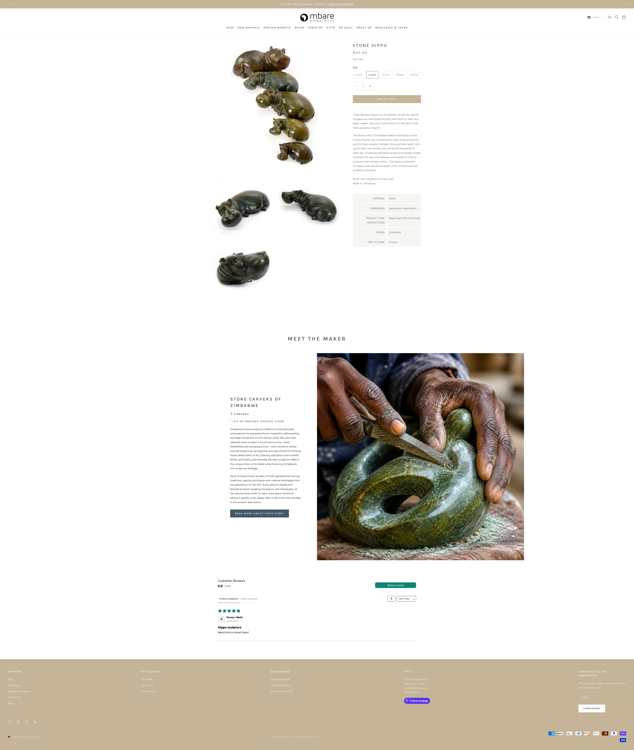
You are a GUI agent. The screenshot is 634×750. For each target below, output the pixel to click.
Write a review (395, 585)
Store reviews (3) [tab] (249, 598)
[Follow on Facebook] (9, 722)
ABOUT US (364, 27)
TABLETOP (315, 27)
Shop (11, 679)
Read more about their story (259, 513)
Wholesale (14, 685)
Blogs (11, 703)
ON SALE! (346, 27)
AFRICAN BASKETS (277, 27)
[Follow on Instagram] (18, 722)
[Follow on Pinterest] (26, 722)
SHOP (230, 27)
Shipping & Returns (19, 691)
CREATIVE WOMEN (341, 4)
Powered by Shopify (307, 737)
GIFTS (331, 27)
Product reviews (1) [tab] (228, 598)
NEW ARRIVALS (249, 27)
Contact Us (14, 697)
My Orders (147, 685)
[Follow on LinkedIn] (35, 722)
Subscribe (591, 708)
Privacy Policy (149, 691)
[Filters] (391, 599)
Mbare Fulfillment (281, 685)
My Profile (147, 679)
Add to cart (387, 98)
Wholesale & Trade (391, 27)
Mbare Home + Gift (282, 691)
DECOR (300, 27)
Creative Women (280, 679)
